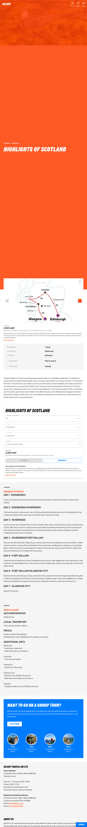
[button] (43, 418)
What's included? (9, 340)
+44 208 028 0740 (16, 806)
